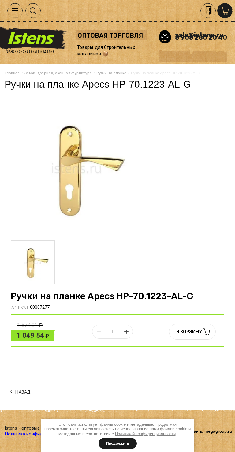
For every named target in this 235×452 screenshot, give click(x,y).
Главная (12, 73)
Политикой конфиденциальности (145, 433)
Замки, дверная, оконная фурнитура (58, 73)
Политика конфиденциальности (39, 434)
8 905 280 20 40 (201, 37)
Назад (23, 392)
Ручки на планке (111, 73)
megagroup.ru (218, 431)
